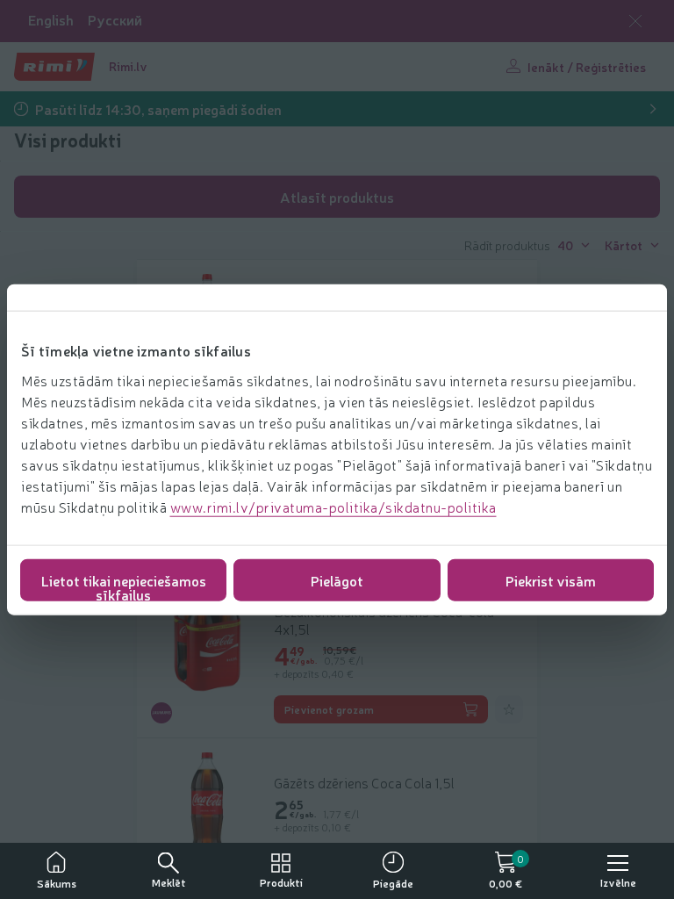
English (51, 20)
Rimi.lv (128, 66)
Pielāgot (337, 579)
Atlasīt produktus (337, 196)
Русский (115, 20)
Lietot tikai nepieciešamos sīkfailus (123, 585)
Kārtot (623, 245)
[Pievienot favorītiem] (509, 709)
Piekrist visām (551, 579)
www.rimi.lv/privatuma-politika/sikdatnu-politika (333, 505)
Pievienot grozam (329, 709)
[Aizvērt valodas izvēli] (635, 21)
